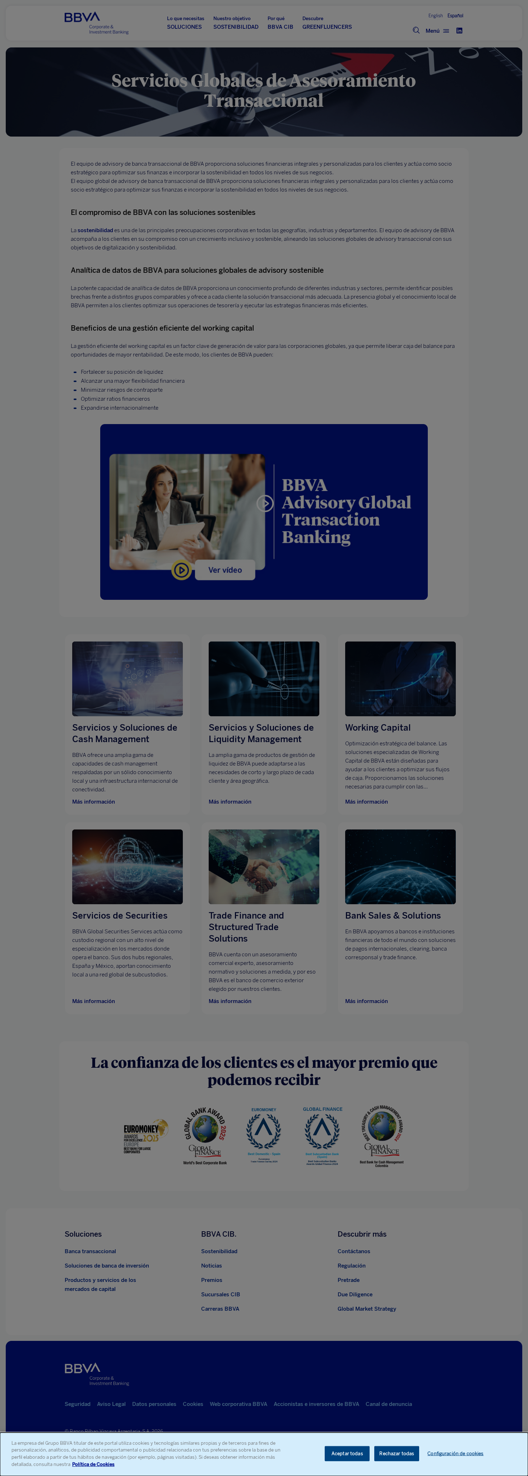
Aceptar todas (347, 1453)
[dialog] (264, 1454)
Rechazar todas (396, 1453)
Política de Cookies (93, 1464)
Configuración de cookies (455, 1453)
